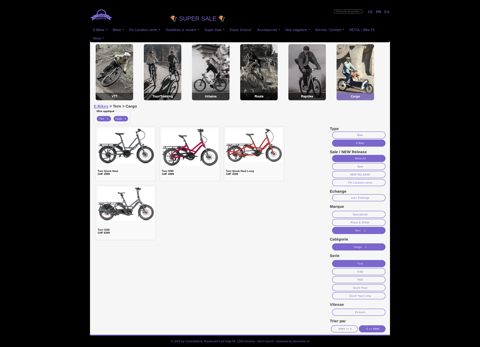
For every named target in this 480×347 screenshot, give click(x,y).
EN (386, 12)
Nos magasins (296, 29)
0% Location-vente (360, 182)
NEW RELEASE (360, 174)
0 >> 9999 (373, 328)
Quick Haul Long (360, 295)
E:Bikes (98, 29)
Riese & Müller (360, 222)
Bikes (117, 29)
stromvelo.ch (301, 341)
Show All (360, 158)
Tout (360, 263)
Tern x (103, 118)
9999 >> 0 (345, 328)
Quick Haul (360, 287)
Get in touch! (265, 341)
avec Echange (360, 197)
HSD (360, 279)
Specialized (360, 214)
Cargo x (121, 118)
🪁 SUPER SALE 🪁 (198, 18)
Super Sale (213, 29)
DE (370, 12)
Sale (360, 166)
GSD (360, 271)
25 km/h (360, 312)
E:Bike (360, 143)
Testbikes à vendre (180, 29)
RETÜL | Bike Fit (361, 29)
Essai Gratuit (240, 29)
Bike (360, 135)
